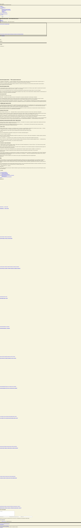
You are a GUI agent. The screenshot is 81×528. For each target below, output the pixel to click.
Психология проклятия (3, 172)
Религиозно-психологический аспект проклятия (7, 175)
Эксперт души (3, 521)
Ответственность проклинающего (7, 176)
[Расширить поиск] (0, 15)
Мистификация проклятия (4, 173)
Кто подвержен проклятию (6, 174)
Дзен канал (3, 35)
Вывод (1, 177)
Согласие (1, 527)
